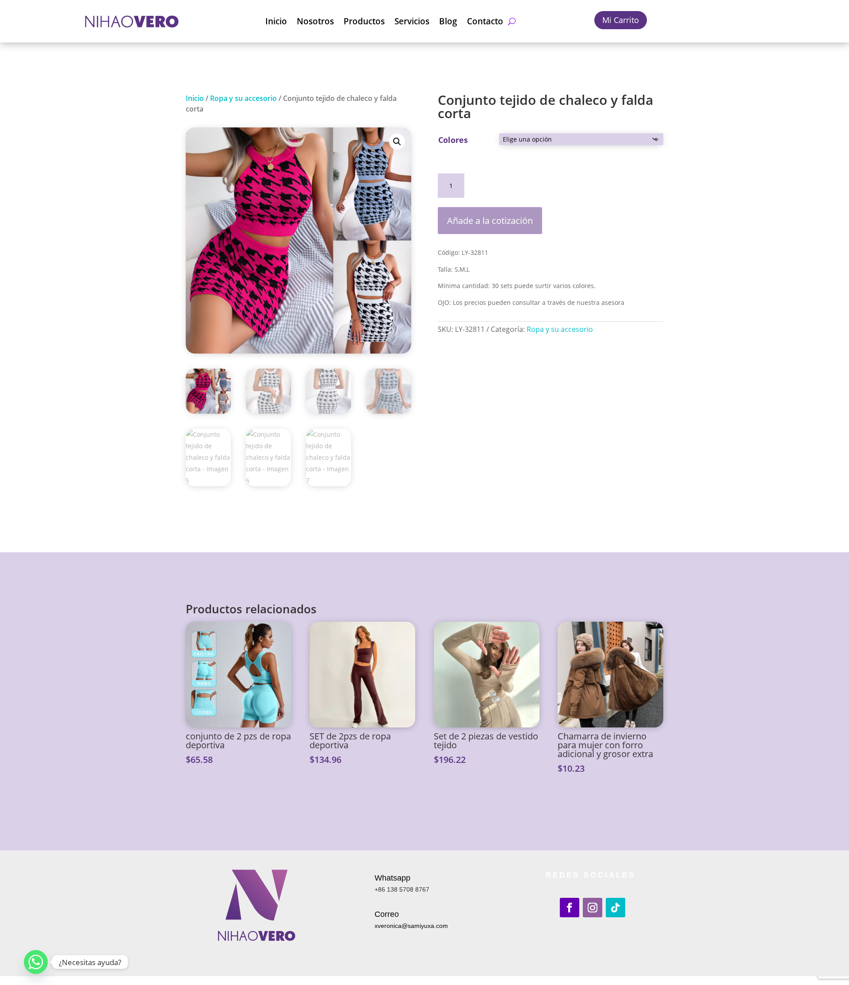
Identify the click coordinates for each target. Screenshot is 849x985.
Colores (453, 140)
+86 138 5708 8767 (402, 889)
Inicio (276, 21)
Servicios (411, 21)
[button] (397, 142)
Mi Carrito (620, 20)
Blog (448, 21)
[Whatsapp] (36, 962)
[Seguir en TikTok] (615, 907)
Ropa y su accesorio (243, 98)
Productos (364, 21)
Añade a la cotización (490, 221)
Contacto (485, 21)
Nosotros (315, 21)
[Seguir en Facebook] (569, 907)
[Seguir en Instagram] (592, 907)
